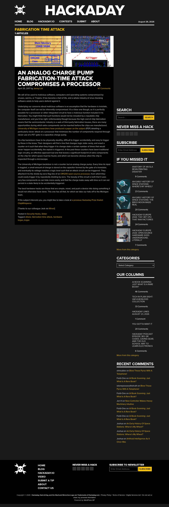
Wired (51, 208)
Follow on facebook (118, 134)
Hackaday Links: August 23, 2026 (140, 312)
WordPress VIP (89, 500)
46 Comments (141, 291)
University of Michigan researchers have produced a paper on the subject (51, 128)
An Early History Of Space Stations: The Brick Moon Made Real (143, 201)
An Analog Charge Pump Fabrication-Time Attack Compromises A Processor (59, 78)
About (95, 21)
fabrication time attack (42, 217)
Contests (65, 21)
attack (28, 217)
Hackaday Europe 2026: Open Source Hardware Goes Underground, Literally (142, 235)
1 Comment (140, 319)
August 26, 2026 (146, 21)
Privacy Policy (106, 495)
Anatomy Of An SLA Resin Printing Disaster (142, 169)
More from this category (128, 249)
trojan (26, 220)
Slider (44, 214)
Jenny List (38, 88)
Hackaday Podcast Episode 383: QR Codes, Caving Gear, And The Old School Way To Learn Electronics (143, 340)
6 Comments (141, 351)
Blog (30, 21)
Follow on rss (131, 134)
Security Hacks (34, 214)
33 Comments (141, 306)
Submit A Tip (46, 480)
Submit (81, 21)
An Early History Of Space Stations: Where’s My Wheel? (143, 184)
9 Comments (141, 176)
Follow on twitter (123, 134)
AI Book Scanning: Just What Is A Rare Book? (142, 284)
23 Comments (141, 191)
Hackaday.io (46, 21)
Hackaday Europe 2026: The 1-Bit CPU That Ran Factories (142, 217)
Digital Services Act (133, 495)
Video (42, 476)
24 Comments (141, 224)
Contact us (136, 134)
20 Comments (141, 209)
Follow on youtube (127, 134)
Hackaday (85, 10)
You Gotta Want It (142, 324)
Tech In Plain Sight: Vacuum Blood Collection (142, 299)
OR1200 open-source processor (75, 174)
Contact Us (46, 488)
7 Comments (141, 245)
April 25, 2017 (24, 88)
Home (18, 21)
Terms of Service (119, 495)
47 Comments (103, 88)
